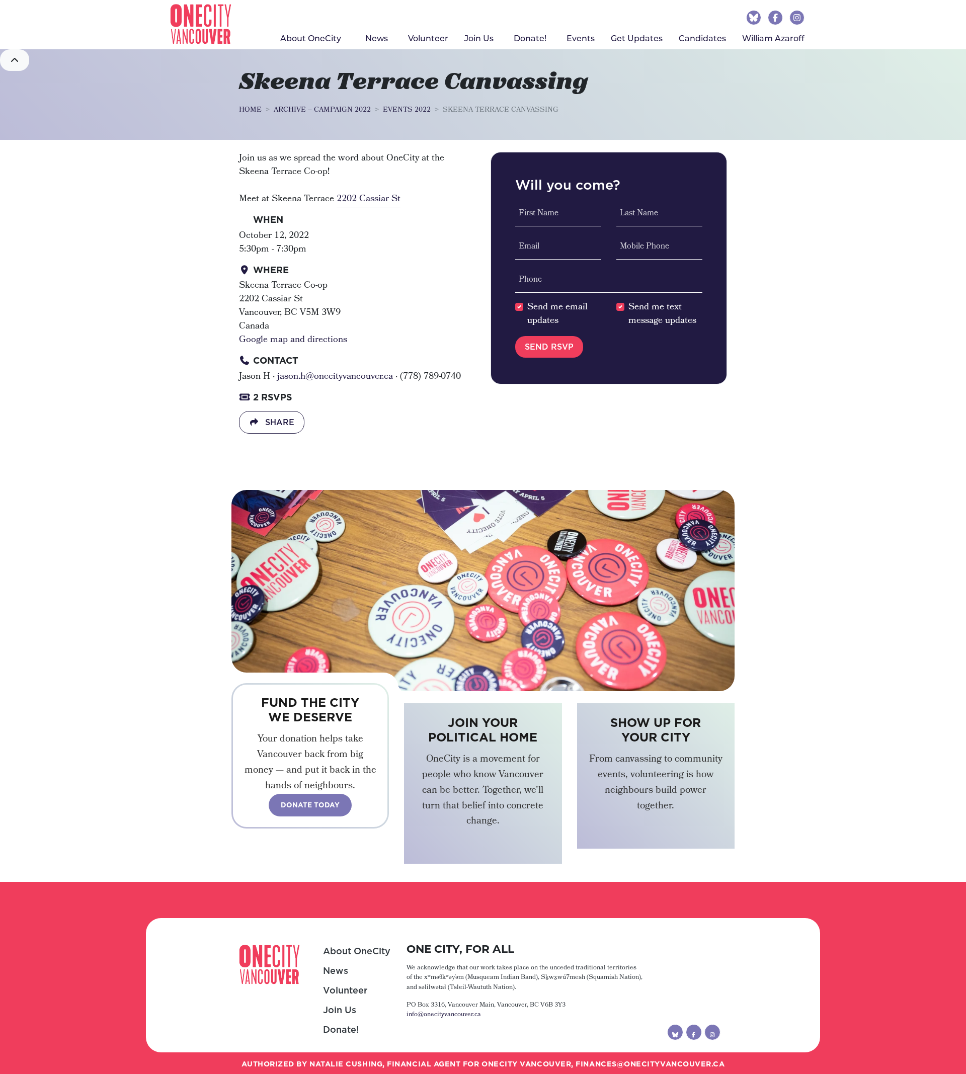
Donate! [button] (530, 38)
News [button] (376, 38)
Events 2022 (407, 110)
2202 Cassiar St (368, 199)
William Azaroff (773, 38)
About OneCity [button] (310, 38)
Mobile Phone (644, 247)
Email (529, 247)
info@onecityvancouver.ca (444, 1015)
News (335, 970)
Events (581, 38)
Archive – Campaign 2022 (322, 110)
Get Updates (637, 38)
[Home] (200, 24)
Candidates (702, 38)
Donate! (341, 1029)
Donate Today (310, 805)
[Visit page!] (755, 17)
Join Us (479, 38)
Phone (530, 280)
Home (250, 110)
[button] (14, 60)
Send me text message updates (662, 314)
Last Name (639, 213)
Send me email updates (557, 314)
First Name (538, 213)
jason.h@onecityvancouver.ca (335, 376)
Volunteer (428, 38)
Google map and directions (293, 340)
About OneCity (356, 951)
